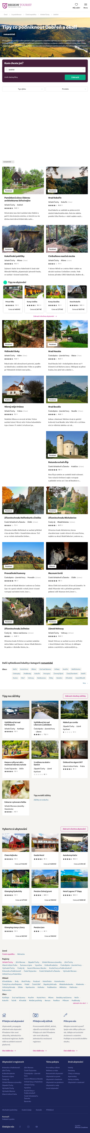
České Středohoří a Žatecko (49, 971)
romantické (47, 663)
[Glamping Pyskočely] (15, 879)
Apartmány (72, 1076)
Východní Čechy (8, 968)
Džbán (20, 987)
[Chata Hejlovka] (15, 843)
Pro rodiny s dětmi (53, 1068)
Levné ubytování (52, 1088)
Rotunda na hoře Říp (58, 462)
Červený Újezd (58, 674)
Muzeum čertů (55, 573)
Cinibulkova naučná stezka (61, 256)
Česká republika (31, 15)
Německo (21, 954)
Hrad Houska (54, 351)
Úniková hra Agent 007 (73, 762)
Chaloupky (16, 674)
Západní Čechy (33, 962)
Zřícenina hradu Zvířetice (16, 628)
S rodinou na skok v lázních (42, 763)
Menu (86, 8)
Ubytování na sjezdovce (55, 1082)
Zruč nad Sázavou (45, 669)
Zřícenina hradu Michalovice (62, 518)
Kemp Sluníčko (53, 302)
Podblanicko (52, 987)
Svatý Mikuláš (80, 678)
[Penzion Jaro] (45, 915)
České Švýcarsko (30, 971)
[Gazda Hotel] (45, 843)
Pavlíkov (56, 1000)
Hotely (70, 1068)
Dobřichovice (76, 669)
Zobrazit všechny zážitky (75, 696)
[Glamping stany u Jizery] (15, 915)
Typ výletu (22, 89)
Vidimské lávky (12, 351)
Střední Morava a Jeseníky (52, 962)
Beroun (47, 1000)
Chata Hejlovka (10, 855)
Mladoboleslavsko (66, 984)
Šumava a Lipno (26, 965)
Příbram (66, 1000)
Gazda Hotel (39, 855)
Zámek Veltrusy (56, 628)
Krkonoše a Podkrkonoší (11, 971)
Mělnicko (63, 987)
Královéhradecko (51, 965)
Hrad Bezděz (54, 407)
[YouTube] (36, 1126)
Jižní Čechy (68, 962)
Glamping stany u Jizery (14, 927)
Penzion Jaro (39, 927)
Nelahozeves (41, 678)
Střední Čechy (44, 15)
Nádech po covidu (70, 722)
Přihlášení (50, 1110)
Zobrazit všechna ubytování (43, 316)
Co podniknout (16, 15)
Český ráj (20, 968)
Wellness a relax (52, 1071)
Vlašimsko (73, 987)
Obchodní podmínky (9, 1110)
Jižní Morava (20, 962)
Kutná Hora (24, 669)
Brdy (17, 981)
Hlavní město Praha (9, 965)
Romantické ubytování (54, 1073)
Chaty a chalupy (74, 1073)
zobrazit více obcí (79, 1003)
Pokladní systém (8, 1119)
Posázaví (36, 981)
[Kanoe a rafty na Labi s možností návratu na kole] (15, 749)
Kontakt (39, 1110)
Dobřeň (55, 15)
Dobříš (83, 674)
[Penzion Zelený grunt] (45, 879)
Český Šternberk (72, 674)
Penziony (71, 1071)
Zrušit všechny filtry (11, 77)
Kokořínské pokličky (14, 256)
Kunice (15, 678)
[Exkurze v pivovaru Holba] (15, 789)
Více (84, 683)
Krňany (57, 669)
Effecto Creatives (81, 1126)
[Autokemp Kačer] (74, 843)
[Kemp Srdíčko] (34, 291)
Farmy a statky (73, 1079)
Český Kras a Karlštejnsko (12, 984)
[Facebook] (20, 1126)
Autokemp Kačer (70, 855)
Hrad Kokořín (54, 198)
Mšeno (34, 669)
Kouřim (65, 669)
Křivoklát (69, 678)
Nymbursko (30, 987)
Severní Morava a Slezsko (36, 968)
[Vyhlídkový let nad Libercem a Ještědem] (45, 710)
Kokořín (37, 674)
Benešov (59, 678)
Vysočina (38, 965)
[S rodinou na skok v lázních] (45, 749)
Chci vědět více (8, 1051)
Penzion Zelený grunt (43, 891)
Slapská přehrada (50, 984)
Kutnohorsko (59, 981)
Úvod (5, 15)
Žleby (51, 678)
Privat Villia (9, 302)
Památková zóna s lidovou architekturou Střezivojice (17, 199)
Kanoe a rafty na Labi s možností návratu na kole (15, 763)
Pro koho (65, 89)
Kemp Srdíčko (32, 302)
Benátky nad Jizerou (64, 998)
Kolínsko (41, 987)
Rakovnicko (6, 990)
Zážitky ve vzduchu (41, 800)
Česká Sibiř (36, 984)
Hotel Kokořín (75, 302)
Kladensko (80, 984)
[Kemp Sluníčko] (55, 291)
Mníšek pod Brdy (35, 1000)
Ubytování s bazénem (54, 1079)
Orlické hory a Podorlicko (11, 974)
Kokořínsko (47, 981)
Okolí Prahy (25, 981)
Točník (13, 1000)
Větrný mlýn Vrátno (14, 407)
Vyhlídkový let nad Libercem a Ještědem (43, 723)
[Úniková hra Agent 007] (74, 749)
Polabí (27, 984)
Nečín (15, 669)
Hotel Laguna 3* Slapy (72, 891)
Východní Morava (69, 971)
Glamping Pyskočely (13, 891)
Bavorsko (27, 1101)
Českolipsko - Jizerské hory (70, 965)
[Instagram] (28, 1126)
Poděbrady (27, 674)
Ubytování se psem (53, 1076)
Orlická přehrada (8, 987)
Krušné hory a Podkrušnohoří (60, 968)
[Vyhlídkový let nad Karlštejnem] (15, 710)
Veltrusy (31, 678)
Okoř (22, 678)
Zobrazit (75, 77)
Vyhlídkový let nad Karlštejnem (12, 723)
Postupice (46, 674)
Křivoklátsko (7, 981)
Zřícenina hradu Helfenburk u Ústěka (22, 518)
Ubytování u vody (52, 1085)
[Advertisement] (18, 126)
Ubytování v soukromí (76, 1082)
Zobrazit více (83, 49)
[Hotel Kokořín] (77, 291)
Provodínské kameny (14, 573)
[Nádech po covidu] (74, 710)
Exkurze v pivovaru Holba (15, 802)
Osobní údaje (27, 1110)
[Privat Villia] (12, 291)
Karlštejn (5, 998)
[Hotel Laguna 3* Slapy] (74, 879)
